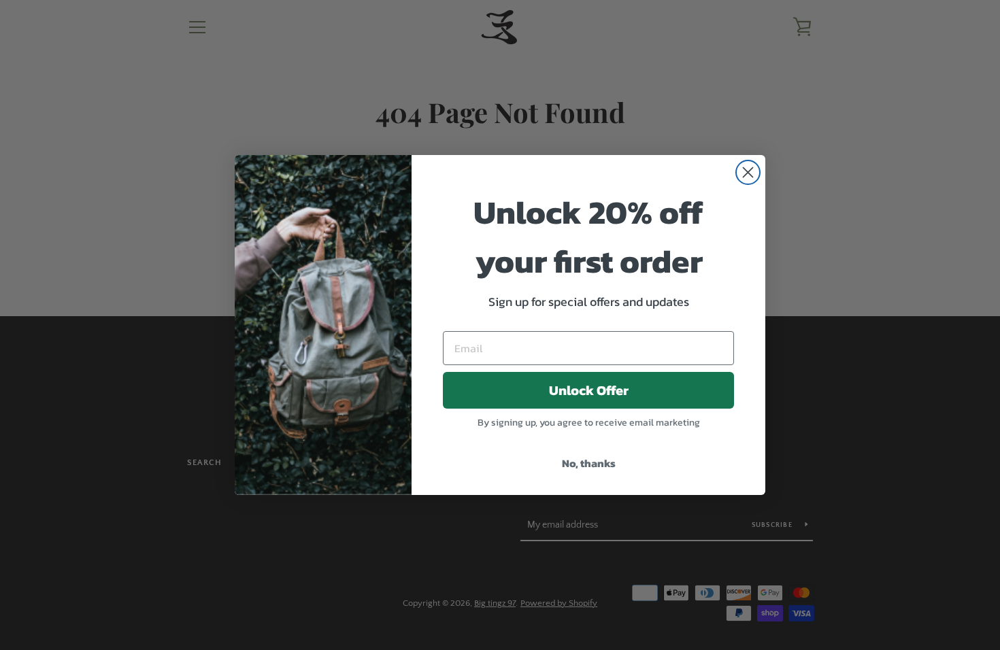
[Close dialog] (748, 172)
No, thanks (589, 463)
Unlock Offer (589, 390)
